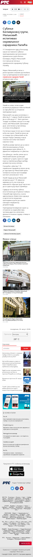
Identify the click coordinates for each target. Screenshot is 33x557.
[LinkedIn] (14, 22)
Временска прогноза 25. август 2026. (12, 379)
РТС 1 (7, 522)
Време (28, 500)
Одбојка (4, 507)
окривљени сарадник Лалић (13, 77)
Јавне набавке (25, 537)
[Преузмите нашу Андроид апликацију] (16, 474)
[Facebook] (4, 22)
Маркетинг (16, 537)
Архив (16, 534)
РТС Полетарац (19, 526)
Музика (6, 514)
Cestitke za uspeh (8, 442)
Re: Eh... (5, 450)
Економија (26, 498)
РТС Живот (21, 523)
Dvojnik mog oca (8, 425)
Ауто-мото (6, 508)
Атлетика (27, 507)
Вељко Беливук (9, 226)
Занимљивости (23, 513)
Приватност (6, 550)
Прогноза (7, 334)
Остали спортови (16, 508)
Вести (4, 497)
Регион (18, 497)
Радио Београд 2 (25, 529)
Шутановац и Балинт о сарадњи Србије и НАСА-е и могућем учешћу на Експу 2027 (12, 354)
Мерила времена (8, 500)
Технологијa (14, 514)
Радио (4, 529)
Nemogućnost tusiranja (10, 433)
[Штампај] (18, 22)
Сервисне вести (7, 501)
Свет (23, 497)
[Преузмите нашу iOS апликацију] (16, 469)
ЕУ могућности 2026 (16, 502)
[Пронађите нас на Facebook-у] (17, 488)
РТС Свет (24, 522)
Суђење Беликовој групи (12, 234)
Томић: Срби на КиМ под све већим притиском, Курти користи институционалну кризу (12, 388)
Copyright (14, 550)
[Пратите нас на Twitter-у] (12, 488)
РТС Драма (12, 523)
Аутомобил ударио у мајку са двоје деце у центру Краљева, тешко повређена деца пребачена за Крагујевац (11, 363)
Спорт (6, 506)
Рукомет (11, 507)
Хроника (11, 498)
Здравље (13, 516)
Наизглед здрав (21, 518)
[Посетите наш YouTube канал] (21, 488)
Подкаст (27, 501)
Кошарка (20, 506)
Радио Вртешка (14, 533)
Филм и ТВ (21, 516)
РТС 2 (12, 522)
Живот (14, 513)
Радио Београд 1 (13, 529)
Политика (11, 497)
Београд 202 (20, 530)
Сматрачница (18, 501)
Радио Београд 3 (9, 530)
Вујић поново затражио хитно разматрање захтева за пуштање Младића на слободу (11, 372)
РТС (3, 537)
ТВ (3, 522)
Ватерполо (19, 507)
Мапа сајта (25, 543)
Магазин (8, 513)
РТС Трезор (22, 524)
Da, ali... (5, 416)
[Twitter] (9, 22)
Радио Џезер (25, 533)
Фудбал (12, 506)
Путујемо (22, 514)
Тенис (26, 506)
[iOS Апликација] (16, 401)
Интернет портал (20, 539)
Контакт (8, 537)
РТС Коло (13, 524)
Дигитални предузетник (17, 517)
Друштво (18, 498)
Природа (5, 517)
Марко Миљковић (9, 230)
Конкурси (10, 539)
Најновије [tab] (5, 344)
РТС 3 (18, 522)
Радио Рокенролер (18, 532)
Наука (28, 516)
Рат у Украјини (19, 500)
